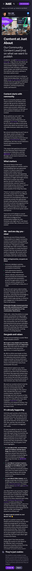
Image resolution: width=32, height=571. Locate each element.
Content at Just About (21, 8)
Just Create (10, 8)
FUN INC (23, 459)
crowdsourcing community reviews (14, 501)
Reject (19, 568)
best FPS (25, 486)
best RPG (17, 486)
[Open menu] (3, 4)
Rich (9, 13)
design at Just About (14, 80)
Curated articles (15, 140)
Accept (9, 568)
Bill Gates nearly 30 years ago (15, 61)
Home (3, 8)
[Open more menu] (17, 3)
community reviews (15, 484)
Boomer (7, 154)
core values (14, 122)
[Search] (14, 3)
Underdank (13, 401)
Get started (23, 4)
